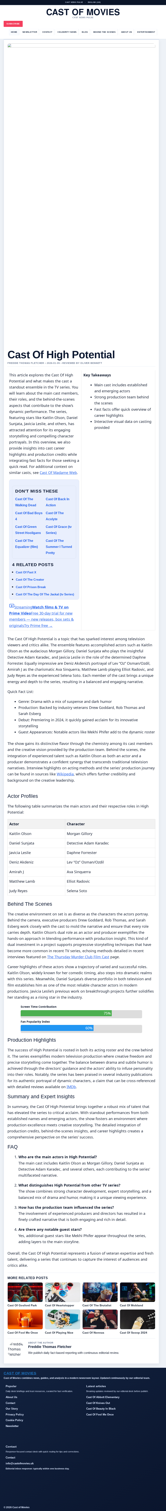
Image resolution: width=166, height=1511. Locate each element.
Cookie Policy (14, 1420)
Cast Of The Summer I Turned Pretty (59, 547)
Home (14, 32)
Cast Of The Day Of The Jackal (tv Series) (45, 594)
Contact (47, 32)
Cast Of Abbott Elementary (102, 1397)
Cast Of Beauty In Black (101, 1408)
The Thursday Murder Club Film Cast (78, 956)
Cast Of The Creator (30, 579)
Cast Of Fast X (26, 572)
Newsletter (29, 32)
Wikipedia (65, 774)
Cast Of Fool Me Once (100, 1414)
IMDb (71, 1086)
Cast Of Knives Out (98, 1403)
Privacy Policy (15, 1414)
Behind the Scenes (104, 32)
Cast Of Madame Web (58, 472)
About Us (126, 32)
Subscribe (13, 24)
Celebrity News (67, 32)
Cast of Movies (83, 12)
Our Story (12, 1408)
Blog (85, 32)
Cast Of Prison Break (31, 587)
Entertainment (146, 32)
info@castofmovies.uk (20, 1463)
